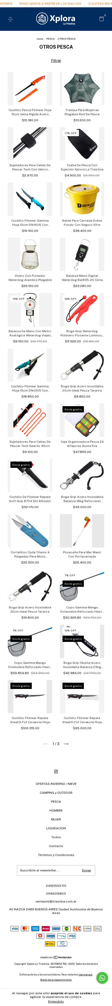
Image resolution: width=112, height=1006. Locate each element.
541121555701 (56, 886)
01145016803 (56, 893)
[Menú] (11, 19)
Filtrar (56, 61)
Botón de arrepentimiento (56, 979)
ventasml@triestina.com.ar (56, 901)
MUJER (56, 819)
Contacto (56, 846)
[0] (100, 19)
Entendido (56, 1001)
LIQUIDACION (56, 828)
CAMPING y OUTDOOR (56, 793)
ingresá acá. (86, 974)
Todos (56, 837)
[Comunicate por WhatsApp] (102, 978)
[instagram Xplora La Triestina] (56, 771)
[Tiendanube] (56, 958)
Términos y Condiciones (56, 855)
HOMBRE (56, 810)
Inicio (40, 38)
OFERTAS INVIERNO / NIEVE (56, 784)
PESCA (50, 38)
